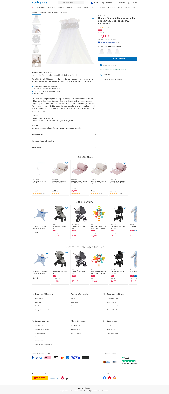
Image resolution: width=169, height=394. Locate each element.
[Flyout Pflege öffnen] (96, 7)
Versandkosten (39, 298)
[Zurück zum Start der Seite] (167, 381)
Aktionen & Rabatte (112, 310)
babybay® (101, 16)
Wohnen (69, 7)
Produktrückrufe (40, 333)
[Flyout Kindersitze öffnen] (55, 7)
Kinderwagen (41, 7)
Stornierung (38, 306)
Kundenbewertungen (41, 337)
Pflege (94, 7)
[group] (70, 40)
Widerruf (73, 306)
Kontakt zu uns (39, 325)
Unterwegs (61, 7)
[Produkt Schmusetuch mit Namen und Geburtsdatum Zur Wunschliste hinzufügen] (47, 208)
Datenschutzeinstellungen (100, 391)
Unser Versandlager (112, 333)
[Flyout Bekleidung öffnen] (81, 7)
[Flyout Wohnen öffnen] (72, 7)
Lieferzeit (38, 302)
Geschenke (111, 7)
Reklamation (74, 302)
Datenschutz (74, 391)
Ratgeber (127, 7)
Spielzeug (87, 7)
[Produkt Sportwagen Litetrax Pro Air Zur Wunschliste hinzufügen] (66, 208)
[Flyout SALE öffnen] (35, 7)
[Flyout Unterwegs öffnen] (64, 7)
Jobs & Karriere (111, 329)
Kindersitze (51, 7)
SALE (33, 7)
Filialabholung (107, 74)
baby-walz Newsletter (113, 306)
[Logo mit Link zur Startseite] (39, 2)
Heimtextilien (42, 12)
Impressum (64, 391)
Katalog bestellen (76, 333)
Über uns (109, 325)
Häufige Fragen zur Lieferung (43, 310)
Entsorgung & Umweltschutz (43, 344)
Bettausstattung (53, 12)
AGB (80, 391)
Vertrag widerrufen (84, 388)
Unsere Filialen (75, 325)
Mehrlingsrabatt (111, 302)
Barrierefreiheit (39, 341)
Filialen (135, 7)
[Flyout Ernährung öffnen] (106, 7)
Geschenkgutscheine (113, 298)
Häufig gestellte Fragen (42, 329)
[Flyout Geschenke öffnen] (115, 7)
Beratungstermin (76, 329)
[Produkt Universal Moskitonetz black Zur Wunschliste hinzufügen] (86, 208)
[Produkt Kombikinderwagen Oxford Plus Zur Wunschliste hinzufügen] (124, 208)
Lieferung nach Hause (109, 65)
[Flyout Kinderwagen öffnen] (46, 7)
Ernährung (102, 7)
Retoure (73, 298)
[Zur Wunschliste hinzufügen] (93, 18)
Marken (120, 7)
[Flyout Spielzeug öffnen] (90, 7)
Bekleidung (77, 7)
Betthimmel (63, 12)
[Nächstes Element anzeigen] (36, 64)
